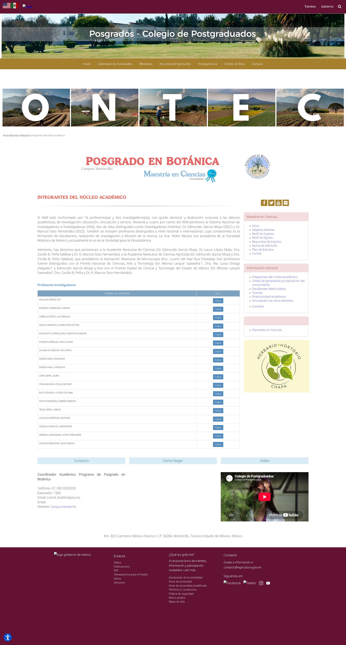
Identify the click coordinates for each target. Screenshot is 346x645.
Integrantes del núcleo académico (274, 277)
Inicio (86, 64)
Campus (257, 64)
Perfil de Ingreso (263, 234)
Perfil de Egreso (262, 238)
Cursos (256, 253)
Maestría (25, 135)
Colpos (218, 300)
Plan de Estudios (263, 249)
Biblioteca (145, 64)
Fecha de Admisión (264, 245)
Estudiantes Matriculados (269, 289)
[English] (7, 5)
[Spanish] (15, 5)
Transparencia (207, 64)
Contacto (258, 306)
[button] (8, 637)
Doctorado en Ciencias (267, 330)
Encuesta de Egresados (175, 64)
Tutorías (257, 293)
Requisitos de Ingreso (266, 242)
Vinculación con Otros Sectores (272, 301)
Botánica (15, 135)
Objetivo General (263, 230)
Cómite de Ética (234, 64)
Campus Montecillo (63, 507)
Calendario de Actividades (115, 64)
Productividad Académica (269, 297)
